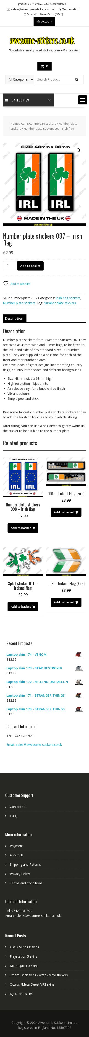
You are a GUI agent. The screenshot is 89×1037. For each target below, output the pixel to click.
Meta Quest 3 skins (24, 966)
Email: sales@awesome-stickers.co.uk (34, 744)
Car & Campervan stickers (38, 123)
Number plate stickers (19, 303)
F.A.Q (14, 816)
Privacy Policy (20, 874)
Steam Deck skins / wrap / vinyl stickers (39, 975)
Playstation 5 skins (23, 956)
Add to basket (30, 266)
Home (14, 123)
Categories (20, 100)
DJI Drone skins (21, 993)
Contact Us (18, 806)
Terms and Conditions (26, 883)
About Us (17, 855)
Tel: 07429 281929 (20, 736)
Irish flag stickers (68, 298)
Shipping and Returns (25, 864)
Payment (16, 846)
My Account (44, 21)
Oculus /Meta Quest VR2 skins (32, 984)
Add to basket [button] (21, 528)
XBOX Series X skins (24, 947)
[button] (82, 99)
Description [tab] (14, 318)
